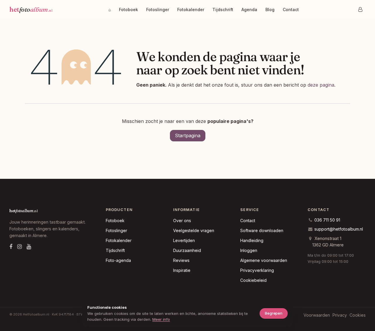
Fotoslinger (157, 9)
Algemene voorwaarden (263, 260)
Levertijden (184, 240)
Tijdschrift (222, 9)
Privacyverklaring (257, 270)
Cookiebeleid (253, 280)
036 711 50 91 (327, 219)
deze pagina (321, 85)
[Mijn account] (360, 9)
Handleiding (251, 240)
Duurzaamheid (187, 250)
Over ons (182, 220)
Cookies (358, 315)
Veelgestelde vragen (193, 230)
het (30, 9)
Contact (291, 9)
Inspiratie (181, 270)
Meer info (161, 319)
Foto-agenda (118, 260)
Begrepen (273, 313)
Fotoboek (128, 9)
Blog (270, 9)
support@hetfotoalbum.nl (338, 229)
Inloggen (248, 250)
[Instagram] (19, 246)
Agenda (249, 9)
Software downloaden (261, 230)
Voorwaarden (317, 315)
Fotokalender (190, 9)
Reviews (181, 260)
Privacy (340, 315)
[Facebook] (11, 246)
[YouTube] (29, 246)
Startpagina (187, 135)
